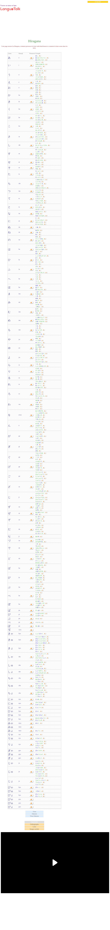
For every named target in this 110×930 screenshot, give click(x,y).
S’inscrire (98, 2)
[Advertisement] (55, 20)
